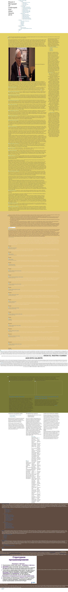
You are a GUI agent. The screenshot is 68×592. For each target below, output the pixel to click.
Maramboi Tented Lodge (14, 206)
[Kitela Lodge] (10, 319)
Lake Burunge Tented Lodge (27, 7)
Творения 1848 (52, 552)
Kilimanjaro (22, 21)
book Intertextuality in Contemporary (15, 553)
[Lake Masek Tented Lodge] (13, 294)
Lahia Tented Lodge (26, 12)
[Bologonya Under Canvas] (15, 276)
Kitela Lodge (24, 5)
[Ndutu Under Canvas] (14, 270)
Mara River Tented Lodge (15, 120)
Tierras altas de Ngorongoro (54, 47)
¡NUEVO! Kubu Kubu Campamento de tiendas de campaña (46, 397)
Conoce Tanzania (23, 27)
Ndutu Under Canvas (26, 16)
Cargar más (10, 349)
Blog (19, 30)
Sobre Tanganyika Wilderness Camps (26, 28)
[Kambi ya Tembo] (14, 289)
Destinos (20, 20)
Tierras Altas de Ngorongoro (8, 534)
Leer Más (28, 412)
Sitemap (3, 588)
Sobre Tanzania (51, 112)
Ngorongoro (22, 22)
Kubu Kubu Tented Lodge (26, 10)
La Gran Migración (21, 25)
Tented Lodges (23, 6)
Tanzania (20, 26)
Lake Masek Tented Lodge (26, 8)
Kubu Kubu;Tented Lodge (15, 100)
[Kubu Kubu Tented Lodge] (11, 264)
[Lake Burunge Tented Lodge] (13, 307)
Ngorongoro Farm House (26, 2)
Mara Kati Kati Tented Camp (27, 18)
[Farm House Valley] (14, 325)
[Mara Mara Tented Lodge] (12, 247)
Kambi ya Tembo (25, 9)
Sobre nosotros (50, 72)
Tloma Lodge (25, 3)
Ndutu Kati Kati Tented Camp (27, 19)
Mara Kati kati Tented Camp (15, 91)
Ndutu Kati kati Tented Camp (15, 94)
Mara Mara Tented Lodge (26, 11)
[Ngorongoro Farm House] (14, 335)
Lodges (22, 1)
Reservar (20, 29)
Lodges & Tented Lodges (22, 0)
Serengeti (22, 23)
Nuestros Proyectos (13, 416)
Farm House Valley (25, 4)
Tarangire (22, 24)
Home (3, 589)
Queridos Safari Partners (16, 397)
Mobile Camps (23, 13)
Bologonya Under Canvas (26, 15)
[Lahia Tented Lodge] (12, 229)
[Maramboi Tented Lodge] (15, 313)
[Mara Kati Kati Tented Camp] (10, 259)
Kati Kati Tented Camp (26, 17)
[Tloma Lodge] (13, 330)
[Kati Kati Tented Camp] (12, 301)
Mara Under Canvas (26, 14)
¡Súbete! (2, 362)
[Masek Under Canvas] (15, 343)
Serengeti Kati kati (14, 87)
